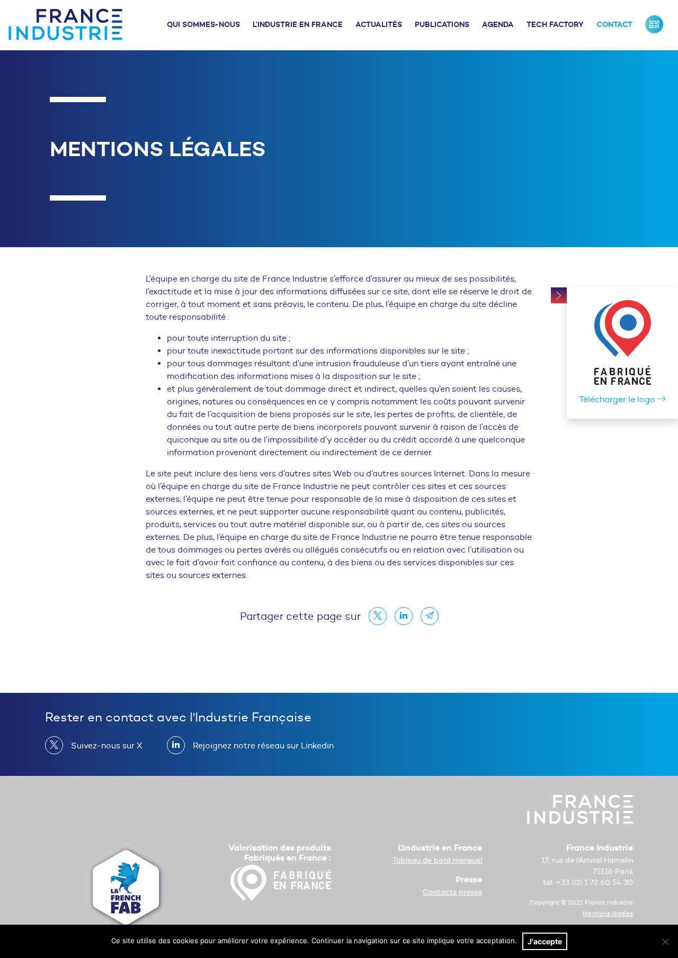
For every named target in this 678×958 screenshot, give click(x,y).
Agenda (498, 24)
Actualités (378, 24)
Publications (442, 24)
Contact (614, 24)
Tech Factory (555, 24)
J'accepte (545, 941)
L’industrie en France (298, 24)
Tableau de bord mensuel (437, 860)
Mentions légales (608, 913)
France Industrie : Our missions (654, 24)
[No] (664, 941)
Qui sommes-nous (203, 24)
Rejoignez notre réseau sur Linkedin (263, 745)
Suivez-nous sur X (106, 745)
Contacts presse (452, 892)
